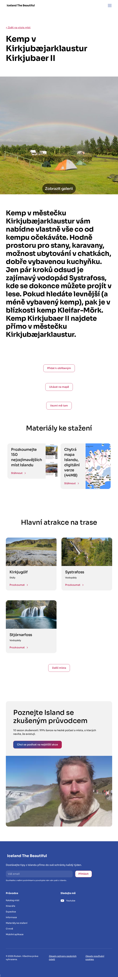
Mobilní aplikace (15, 934)
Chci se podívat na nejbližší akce (37, 744)
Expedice (11, 911)
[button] (109, 5)
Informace (11, 917)
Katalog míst (12, 900)
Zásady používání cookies (94, 958)
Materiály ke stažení (16, 923)
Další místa (59, 667)
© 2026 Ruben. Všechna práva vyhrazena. (22, 958)
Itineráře (10, 906)
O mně (9, 928)
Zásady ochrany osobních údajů (63, 958)
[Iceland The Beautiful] (21, 5)
